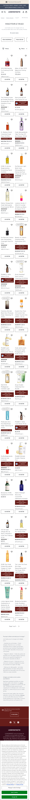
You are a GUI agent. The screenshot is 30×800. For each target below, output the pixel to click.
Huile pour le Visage (14, 24)
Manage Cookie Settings (14, 787)
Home (2, 18)
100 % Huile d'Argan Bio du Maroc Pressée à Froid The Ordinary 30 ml (7, 533)
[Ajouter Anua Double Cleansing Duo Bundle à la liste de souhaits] (26, 372)
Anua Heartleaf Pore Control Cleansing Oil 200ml (21, 276)
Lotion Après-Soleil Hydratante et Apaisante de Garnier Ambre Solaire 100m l (7, 605)
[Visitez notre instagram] (18, 722)
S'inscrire (14, 714)
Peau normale (7, 39)
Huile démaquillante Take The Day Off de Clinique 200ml (21, 134)
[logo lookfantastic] (14, 12)
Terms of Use (19, 784)
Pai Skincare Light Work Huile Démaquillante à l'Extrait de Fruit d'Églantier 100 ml (20, 170)
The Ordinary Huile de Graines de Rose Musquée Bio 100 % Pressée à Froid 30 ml (7, 101)
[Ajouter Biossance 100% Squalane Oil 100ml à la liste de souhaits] (12, 480)
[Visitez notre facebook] (10, 722)
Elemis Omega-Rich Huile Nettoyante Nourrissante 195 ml (7, 205)
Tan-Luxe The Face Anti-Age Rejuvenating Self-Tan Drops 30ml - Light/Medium (21, 568)
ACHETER (7, 79)
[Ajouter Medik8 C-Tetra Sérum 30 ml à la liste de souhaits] (12, 262)
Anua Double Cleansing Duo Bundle (19, 387)
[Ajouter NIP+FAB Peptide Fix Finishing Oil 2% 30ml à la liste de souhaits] (12, 56)
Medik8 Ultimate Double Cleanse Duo (20, 458)
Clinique (22, 695)
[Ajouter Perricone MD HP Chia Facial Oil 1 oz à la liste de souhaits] (26, 85)
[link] (23, 12)
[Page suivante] (19, 626)
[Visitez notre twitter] (14, 722)
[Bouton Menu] (2, 12)
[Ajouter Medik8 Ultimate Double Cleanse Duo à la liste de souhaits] (26, 443)
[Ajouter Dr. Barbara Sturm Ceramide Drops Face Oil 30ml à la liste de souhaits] (12, 119)
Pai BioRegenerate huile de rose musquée (6, 458)
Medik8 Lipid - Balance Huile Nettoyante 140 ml (7, 350)
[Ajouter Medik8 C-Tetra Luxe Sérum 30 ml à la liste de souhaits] (26, 409)
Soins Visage (9, 18)
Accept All (14, 797)
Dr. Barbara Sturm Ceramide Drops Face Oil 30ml (6, 134)
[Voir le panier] (26, 12)
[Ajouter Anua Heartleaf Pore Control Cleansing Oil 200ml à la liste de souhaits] (26, 262)
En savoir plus (14, 33)
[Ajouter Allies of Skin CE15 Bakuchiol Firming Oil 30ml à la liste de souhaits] (26, 56)
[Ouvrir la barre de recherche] (5, 12)
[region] (14, 770)
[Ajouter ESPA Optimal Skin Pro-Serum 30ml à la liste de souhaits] (26, 517)
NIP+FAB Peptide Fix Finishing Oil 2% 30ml (7, 70)
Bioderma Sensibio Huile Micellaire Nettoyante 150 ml (21, 603)
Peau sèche (19, 39)
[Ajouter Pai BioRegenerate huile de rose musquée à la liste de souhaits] (12, 443)
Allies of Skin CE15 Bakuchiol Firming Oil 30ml (21, 70)
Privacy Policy (10, 784)
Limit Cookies (14, 792)
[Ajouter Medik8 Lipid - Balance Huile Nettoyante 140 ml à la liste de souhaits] (12, 335)
